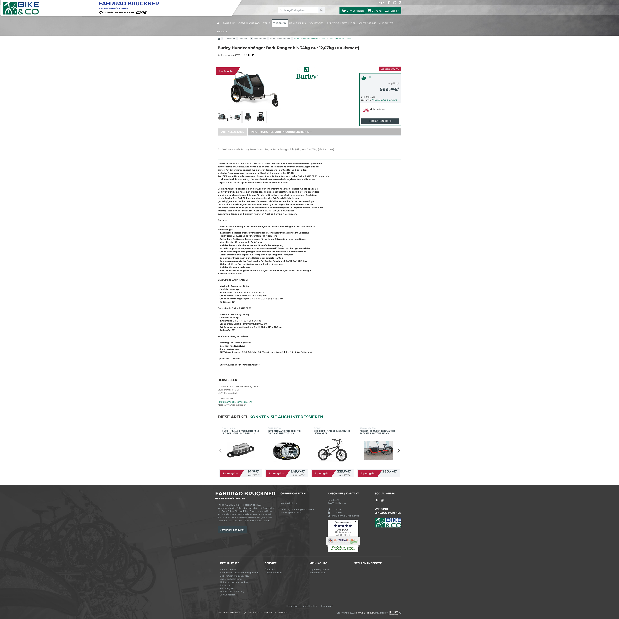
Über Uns (270, 569)
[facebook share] (249, 55)
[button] (398, 450)
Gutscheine (367, 23)
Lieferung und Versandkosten (235, 582)
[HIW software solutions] (393, 612)
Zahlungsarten (228, 594)
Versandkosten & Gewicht (384, 100)
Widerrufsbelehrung (231, 579)
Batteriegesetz (228, 588)
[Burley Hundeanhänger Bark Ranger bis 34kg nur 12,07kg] (254, 88)
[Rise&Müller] (125, 12)
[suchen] (321, 10)
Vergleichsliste (317, 572)
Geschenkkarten (273, 572)
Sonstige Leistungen (341, 23)
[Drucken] (246, 55)
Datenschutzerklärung (232, 591)
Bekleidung (297, 23)
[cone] (141, 12)
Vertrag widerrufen (232, 530)
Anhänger (260, 38)
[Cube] (106, 12)
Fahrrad (229, 23)
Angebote (386, 23)
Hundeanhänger (280, 38)
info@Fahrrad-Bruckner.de (344, 515)
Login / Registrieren (320, 569)
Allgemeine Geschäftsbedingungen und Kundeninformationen (239, 574)
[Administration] (400, 612)
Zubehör (279, 23)
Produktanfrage (380, 121)
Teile (266, 23)
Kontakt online (228, 569)
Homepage (292, 606)
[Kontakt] (400, 2)
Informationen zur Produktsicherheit (281, 131)
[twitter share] (253, 55)
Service (222, 31)
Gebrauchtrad (249, 23)
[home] (218, 23)
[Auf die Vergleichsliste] (364, 78)
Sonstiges (316, 23)
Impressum (226, 585)
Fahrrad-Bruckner (364, 612)
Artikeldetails (232, 131)
